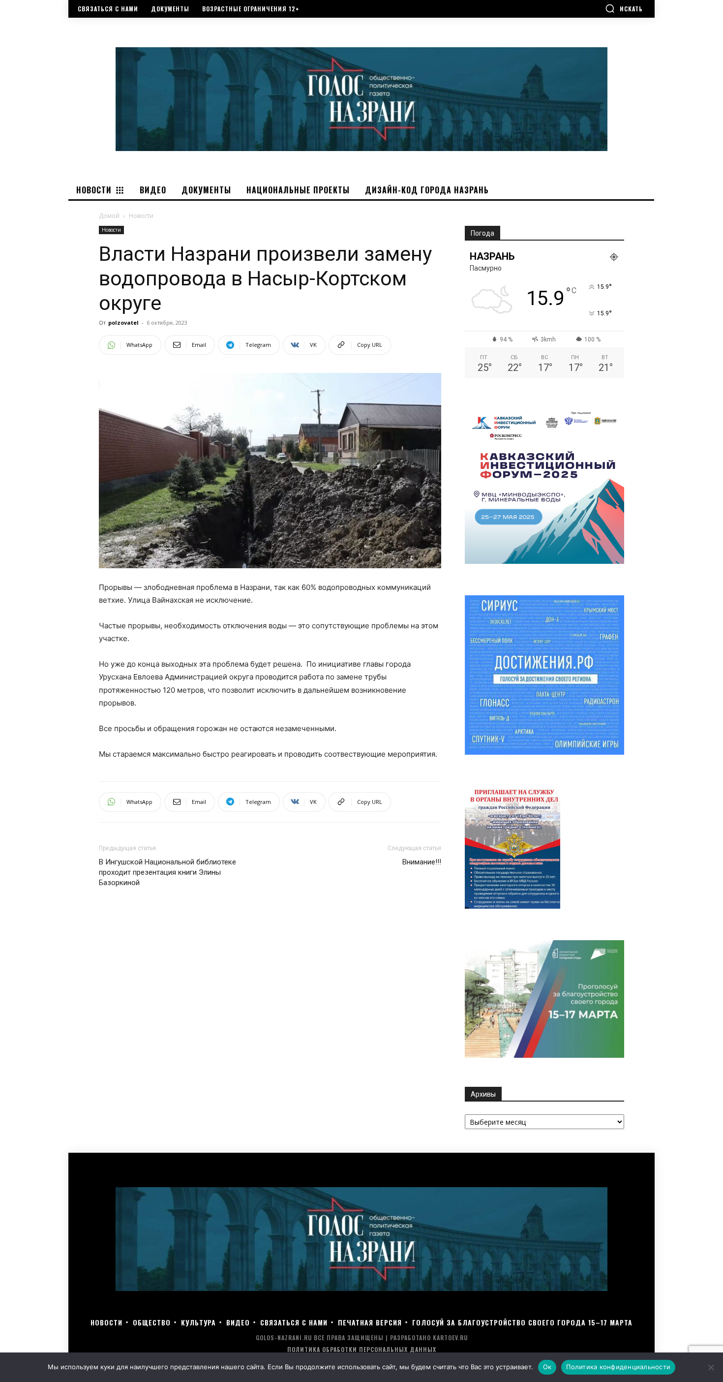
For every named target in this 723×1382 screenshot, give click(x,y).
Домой (109, 216)
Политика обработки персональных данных (361, 1349)
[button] (624, 8)
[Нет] (711, 1367)
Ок (547, 1367)
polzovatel (123, 322)
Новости (111, 229)
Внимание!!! (421, 862)
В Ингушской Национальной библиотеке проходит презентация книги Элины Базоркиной (167, 872)
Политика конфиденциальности (618, 1367)
